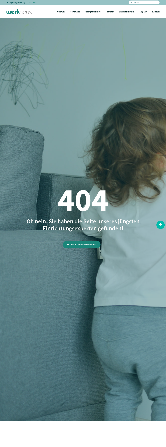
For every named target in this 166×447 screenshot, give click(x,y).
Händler (110, 11)
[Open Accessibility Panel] (160, 225)
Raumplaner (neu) (93, 11)
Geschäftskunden (126, 11)
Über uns (61, 11)
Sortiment (75, 11)
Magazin (143, 11)
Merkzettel (33, 2)
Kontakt (156, 11)
